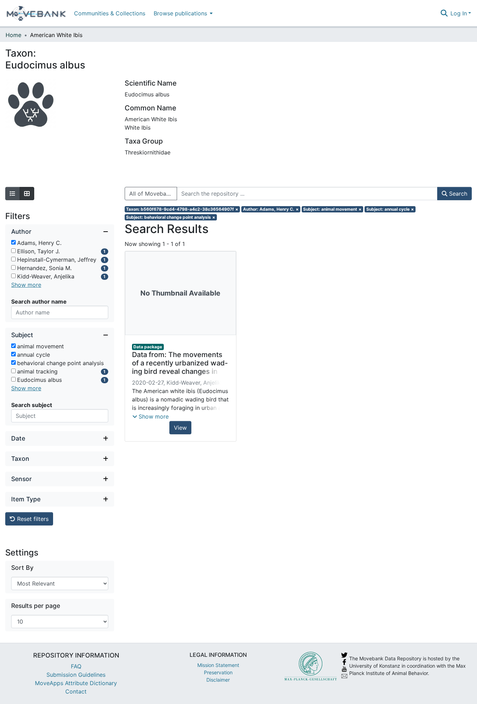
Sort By (22, 567)
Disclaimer (218, 680)
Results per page (35, 605)
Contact (76, 691)
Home (13, 34)
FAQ (76, 666)
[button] (150, 416)
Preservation (218, 672)
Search (457, 193)
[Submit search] (444, 13)
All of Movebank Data (153, 193)
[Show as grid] (27, 193)
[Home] (36, 13)
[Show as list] (12, 193)
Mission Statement (218, 665)
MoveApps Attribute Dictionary (76, 683)
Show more (26, 284)
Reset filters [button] (32, 518)
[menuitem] (182, 13)
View (180, 427)
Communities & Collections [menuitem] (109, 13)
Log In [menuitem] (458, 13)
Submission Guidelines (75, 674)
